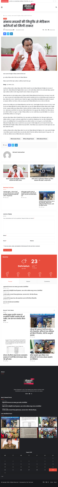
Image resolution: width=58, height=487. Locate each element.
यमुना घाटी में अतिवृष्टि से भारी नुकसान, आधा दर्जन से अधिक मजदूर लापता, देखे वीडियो (22, 290)
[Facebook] (4, 33)
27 (28, 469)
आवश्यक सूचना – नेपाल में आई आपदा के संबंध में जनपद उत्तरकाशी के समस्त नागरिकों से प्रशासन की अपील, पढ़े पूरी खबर (11, 193)
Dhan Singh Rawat (29, 138)
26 (21, 469)
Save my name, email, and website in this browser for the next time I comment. (22, 246)
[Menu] (1, 7)
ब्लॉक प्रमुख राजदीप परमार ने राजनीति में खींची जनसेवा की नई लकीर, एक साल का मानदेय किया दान (28, 193)
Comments (47, 281)
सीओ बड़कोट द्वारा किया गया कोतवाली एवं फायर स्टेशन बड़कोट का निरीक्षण (41, 357)
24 (5, 469)
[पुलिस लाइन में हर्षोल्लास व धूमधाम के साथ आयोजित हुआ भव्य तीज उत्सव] (48, 433)
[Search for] (56, 7)
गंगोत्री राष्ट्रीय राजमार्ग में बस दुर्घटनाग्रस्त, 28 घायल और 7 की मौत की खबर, (20, 294)
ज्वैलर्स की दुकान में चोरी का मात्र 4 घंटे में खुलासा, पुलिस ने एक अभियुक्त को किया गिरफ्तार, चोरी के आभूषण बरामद (47, 203)
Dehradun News (15, 138)
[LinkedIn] (11, 33)
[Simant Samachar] (29, 7)
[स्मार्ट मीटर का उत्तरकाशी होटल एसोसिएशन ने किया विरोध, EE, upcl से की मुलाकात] (29, 433)
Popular (10, 281)
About (55, 482)
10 (5, 464)
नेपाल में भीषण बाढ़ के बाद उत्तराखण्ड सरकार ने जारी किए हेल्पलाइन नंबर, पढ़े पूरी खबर (15, 357)
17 (5, 467)
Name (5, 235)
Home (5, 15)
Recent (28, 281)
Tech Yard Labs (29, 482)
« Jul (2, 476)
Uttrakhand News (42, 138)
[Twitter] (8, 33)
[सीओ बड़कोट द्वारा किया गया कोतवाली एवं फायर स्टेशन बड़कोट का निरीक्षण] (42, 346)
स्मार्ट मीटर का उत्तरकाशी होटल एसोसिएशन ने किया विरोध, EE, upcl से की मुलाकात (23, 1)
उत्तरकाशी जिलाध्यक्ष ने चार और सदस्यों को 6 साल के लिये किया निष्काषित (19, 298)
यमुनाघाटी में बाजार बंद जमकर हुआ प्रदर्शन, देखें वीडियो (15, 286)
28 (37, 469)
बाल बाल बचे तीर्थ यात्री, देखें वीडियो (11, 302)
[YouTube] (30, 394)
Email (5, 240)
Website (32, 240)
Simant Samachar (9, 29)
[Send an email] (13, 29)
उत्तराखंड (9, 15)
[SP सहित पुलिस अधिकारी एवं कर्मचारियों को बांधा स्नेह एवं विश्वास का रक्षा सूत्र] (10, 433)
